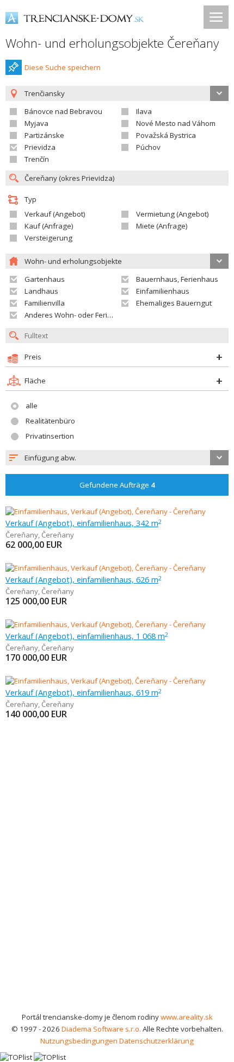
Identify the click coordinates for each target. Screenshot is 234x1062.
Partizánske (44, 135)
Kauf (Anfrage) (48, 226)
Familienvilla (44, 303)
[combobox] (117, 457)
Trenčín (36, 159)
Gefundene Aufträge (117, 485)
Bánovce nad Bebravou (63, 111)
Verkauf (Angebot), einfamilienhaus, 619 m (83, 692)
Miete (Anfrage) (162, 226)
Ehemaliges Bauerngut (174, 303)
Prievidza (40, 147)
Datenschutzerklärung (156, 1041)
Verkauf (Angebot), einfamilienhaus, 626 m (83, 579)
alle (32, 405)
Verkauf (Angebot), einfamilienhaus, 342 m (83, 522)
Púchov (148, 147)
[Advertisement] (117, 889)
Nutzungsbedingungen (79, 1041)
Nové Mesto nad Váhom (175, 123)
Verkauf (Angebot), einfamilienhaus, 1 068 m (86, 635)
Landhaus (41, 291)
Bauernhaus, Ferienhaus (177, 279)
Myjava (36, 123)
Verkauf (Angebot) (54, 214)
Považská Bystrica (166, 135)
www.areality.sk (187, 1017)
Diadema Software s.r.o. (101, 1029)
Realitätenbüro (50, 421)
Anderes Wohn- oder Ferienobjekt (80, 315)
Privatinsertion (50, 436)
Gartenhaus (44, 279)
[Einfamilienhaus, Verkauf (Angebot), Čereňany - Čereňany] (105, 511)
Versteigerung (48, 238)
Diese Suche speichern (62, 67)
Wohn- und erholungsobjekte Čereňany (112, 43)
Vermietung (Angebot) (172, 214)
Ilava (144, 111)
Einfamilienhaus (162, 291)
